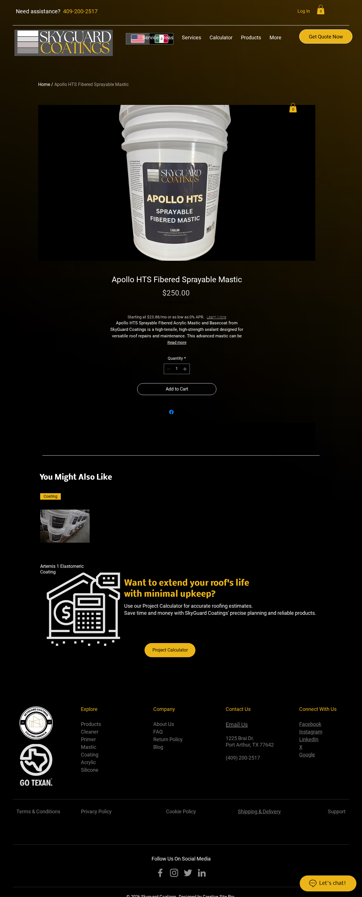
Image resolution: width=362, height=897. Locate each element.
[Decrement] (168, 369)
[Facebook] (160, 872)
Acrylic (88, 762)
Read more (176, 342)
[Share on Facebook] (171, 412)
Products (91, 724)
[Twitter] (187, 872)
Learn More (226, 317)
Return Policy (168, 739)
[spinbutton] (177, 369)
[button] (321, 9)
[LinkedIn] (201, 872)
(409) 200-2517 (243, 758)
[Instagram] (174, 872)
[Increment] (185, 369)
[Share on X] (182, 412)
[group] (181, 534)
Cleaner (90, 732)
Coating (90, 755)
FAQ (158, 732)
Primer (89, 739)
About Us (163, 724)
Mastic (89, 747)
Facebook (310, 724)
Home (44, 84)
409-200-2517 (80, 11)
